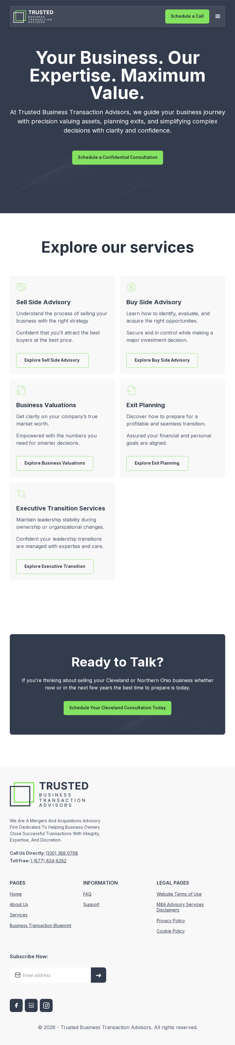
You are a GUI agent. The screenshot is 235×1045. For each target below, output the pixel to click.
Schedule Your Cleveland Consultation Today (117, 707)
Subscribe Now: (29, 956)
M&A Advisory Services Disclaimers (180, 907)
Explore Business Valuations (54, 463)
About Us (19, 904)
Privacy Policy (171, 920)
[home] (35, 16)
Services (19, 914)
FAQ (87, 894)
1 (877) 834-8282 (48, 860)
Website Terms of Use (179, 894)
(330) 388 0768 (62, 853)
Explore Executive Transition (54, 566)
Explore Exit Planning (157, 463)
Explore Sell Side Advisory (52, 360)
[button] (218, 16)
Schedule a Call (187, 16)
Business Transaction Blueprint (40, 925)
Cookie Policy (171, 931)
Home (16, 894)
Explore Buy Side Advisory (162, 360)
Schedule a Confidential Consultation (118, 157)
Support (91, 904)
